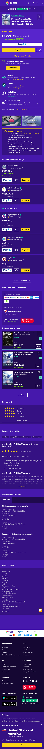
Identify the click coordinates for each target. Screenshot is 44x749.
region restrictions (17, 79)
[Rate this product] (9, 451)
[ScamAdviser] (12, 311)
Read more (22, 486)
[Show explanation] (21, 190)
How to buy (26, 647)
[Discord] (33, 681)
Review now (22, 421)
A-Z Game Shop (13, 188)
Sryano (10, 258)
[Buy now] (22, 44)
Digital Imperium (13, 215)
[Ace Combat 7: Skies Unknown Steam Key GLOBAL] (22, 379)
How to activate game (9, 666)
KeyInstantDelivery (14, 237)
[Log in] (41, 3)
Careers (4, 652)
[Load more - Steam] (4, 85)
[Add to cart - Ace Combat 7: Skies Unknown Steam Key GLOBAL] (38, 386)
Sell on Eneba (6, 681)
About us (5, 647)
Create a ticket (6, 669)
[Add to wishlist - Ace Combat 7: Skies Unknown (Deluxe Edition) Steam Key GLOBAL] (39, 353)
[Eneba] (11, 3)
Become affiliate (27, 669)
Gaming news (27, 664)
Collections (26, 650)
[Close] (41, 724)
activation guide (17, 88)
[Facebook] (24, 681)
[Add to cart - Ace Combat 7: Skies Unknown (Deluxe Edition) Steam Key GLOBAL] (38, 366)
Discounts (26, 655)
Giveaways (26, 666)
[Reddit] (36, 681)
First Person (37, 437)
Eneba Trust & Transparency (11, 655)
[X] (27, 681)
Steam (22, 86)
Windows (5, 611)
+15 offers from (22, 56)
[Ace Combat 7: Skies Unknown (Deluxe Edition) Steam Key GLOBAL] (22, 360)
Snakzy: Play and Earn (29, 672)
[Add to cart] (39, 50)
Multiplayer (26, 437)
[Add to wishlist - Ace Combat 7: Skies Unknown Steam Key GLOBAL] (39, 372)
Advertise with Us (7, 683)
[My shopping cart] (37, 3)
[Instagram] (30, 681)
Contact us (5, 650)
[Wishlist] (32, 3)
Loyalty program (28, 652)
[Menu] (3, 3)
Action (5, 437)
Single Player (15, 437)
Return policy (6, 672)
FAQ (3, 664)
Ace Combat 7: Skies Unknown (29, 133)
